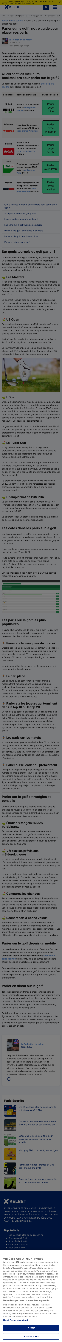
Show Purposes (31, 1336)
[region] (31, 1296)
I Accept (31, 1328)
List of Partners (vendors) (15, 1320)
